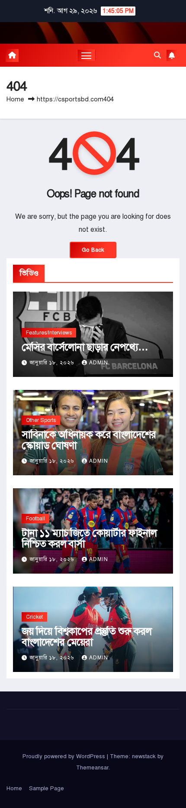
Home (15, 99)
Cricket (34, 617)
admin (98, 363)
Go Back (93, 250)
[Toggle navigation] (86, 55)
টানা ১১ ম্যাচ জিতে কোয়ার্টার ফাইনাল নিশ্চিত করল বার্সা (89, 538)
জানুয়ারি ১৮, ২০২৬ (53, 363)
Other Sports (41, 420)
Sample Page (46, 788)
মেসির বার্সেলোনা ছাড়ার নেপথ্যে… (85, 347)
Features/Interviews (49, 333)
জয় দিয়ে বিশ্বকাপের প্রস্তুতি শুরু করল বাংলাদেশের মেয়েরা (86, 637)
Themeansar (92, 767)
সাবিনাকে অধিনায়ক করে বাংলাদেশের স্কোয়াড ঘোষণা (89, 440)
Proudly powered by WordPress (64, 756)
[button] (157, 55)
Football (35, 519)
